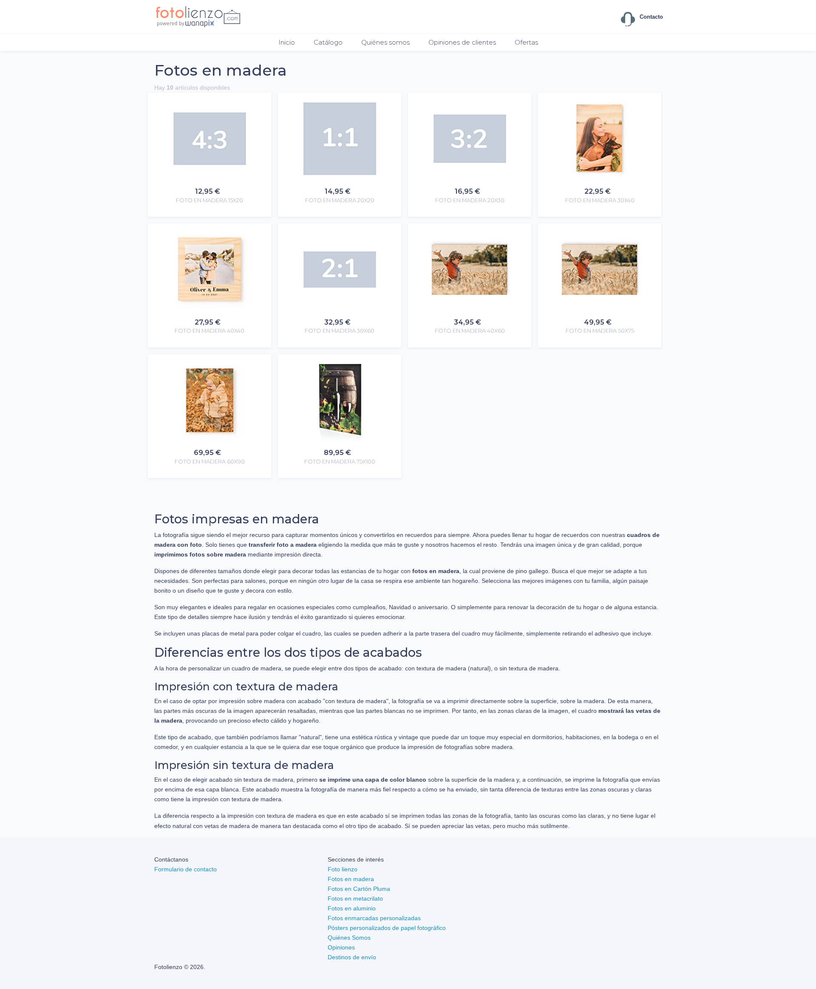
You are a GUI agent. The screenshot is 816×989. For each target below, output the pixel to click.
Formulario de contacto (185, 869)
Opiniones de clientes (462, 42)
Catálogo (328, 42)
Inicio (286, 42)
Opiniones (341, 947)
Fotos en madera (351, 879)
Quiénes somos (385, 42)
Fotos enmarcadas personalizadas (374, 918)
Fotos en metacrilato (355, 898)
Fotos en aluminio (352, 908)
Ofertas (526, 42)
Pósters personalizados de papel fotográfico (387, 927)
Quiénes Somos (349, 937)
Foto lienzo (342, 869)
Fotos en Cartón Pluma (359, 888)
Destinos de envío (352, 957)
